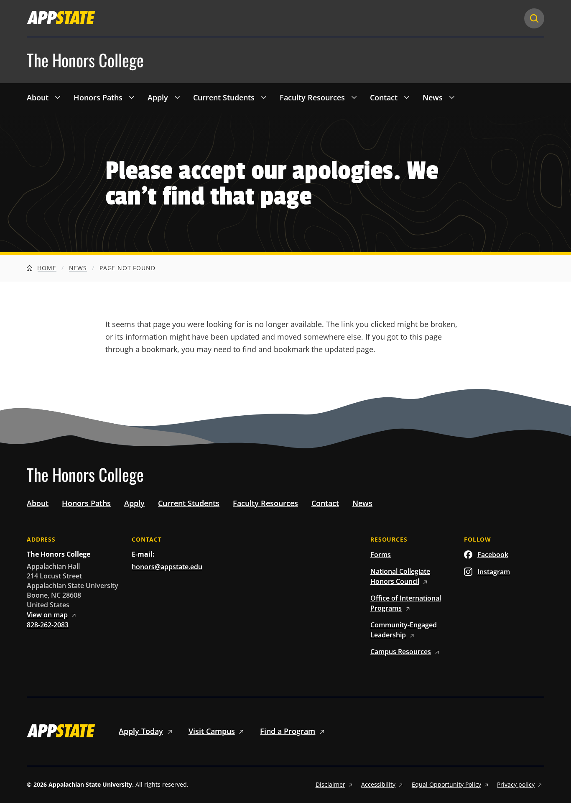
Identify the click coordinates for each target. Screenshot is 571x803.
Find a (287, 731)
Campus (400, 651)
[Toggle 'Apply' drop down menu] (177, 97)
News (433, 97)
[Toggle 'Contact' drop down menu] (407, 97)
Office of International (405, 603)
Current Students (224, 97)
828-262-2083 (48, 624)
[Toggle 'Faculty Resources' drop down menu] (354, 97)
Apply (158, 97)
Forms (380, 554)
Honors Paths (98, 97)
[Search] (534, 18)
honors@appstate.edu (167, 566)
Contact (384, 97)
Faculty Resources (312, 97)
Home (46, 268)
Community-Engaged (403, 629)
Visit (212, 731)
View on (47, 614)
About (37, 97)
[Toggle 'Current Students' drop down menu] (264, 97)
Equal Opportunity (446, 784)
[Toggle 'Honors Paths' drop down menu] (132, 97)
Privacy (516, 784)
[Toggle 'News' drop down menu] (452, 97)
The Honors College (85, 60)
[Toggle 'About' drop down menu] (58, 97)
